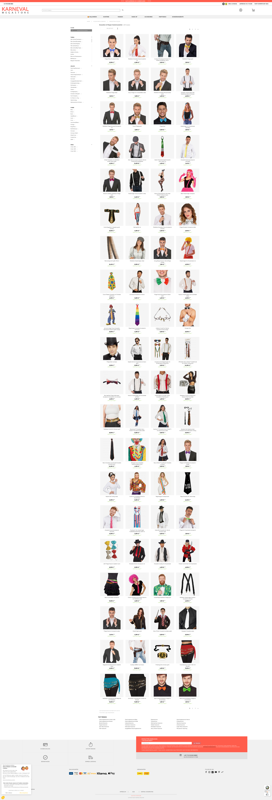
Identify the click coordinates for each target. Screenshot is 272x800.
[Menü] (270, 786)
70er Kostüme (102, 728)
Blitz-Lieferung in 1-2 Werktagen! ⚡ (136, 1)
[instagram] (210, 772)
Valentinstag (74, 100)
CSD (72, 70)
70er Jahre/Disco (75, 45)
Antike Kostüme (181, 725)
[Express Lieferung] (91, 757)
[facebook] (206, 772)
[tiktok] (213, 772)
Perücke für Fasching (182, 728)
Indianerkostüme (129, 723)
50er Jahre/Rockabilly (76, 41)
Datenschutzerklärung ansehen (9, 780)
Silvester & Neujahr (76, 93)
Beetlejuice (74, 58)
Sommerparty (75, 96)
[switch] (267, 794)
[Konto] (241, 10)
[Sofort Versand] (91, 744)
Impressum (123, 791)
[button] (3, 797)
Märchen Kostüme (181, 723)
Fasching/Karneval (76, 68)
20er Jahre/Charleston (77, 39)
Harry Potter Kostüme (156, 728)
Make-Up (134, 17)
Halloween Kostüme (130, 726)
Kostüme (106, 17)
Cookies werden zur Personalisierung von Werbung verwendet (16, 787)
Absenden (198, 743)
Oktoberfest (74, 87)
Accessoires (148, 17)
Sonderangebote (178, 17)
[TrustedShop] (224, 4)
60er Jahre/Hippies (76, 43)
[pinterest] (219, 772)
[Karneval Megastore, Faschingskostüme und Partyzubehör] (21, 10)
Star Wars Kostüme (104, 726)
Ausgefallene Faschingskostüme (133, 728)
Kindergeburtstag (76, 83)
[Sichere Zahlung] (45, 744)
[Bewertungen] (45, 757)
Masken (120, 17)
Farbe (72, 107)
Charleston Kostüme (130, 725)
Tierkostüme (154, 721)
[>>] (198, 29)
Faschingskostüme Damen (106, 721)
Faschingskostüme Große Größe (107, 719)
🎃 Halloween (92, 17)
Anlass (73, 66)
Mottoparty (74, 85)
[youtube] (216, 772)
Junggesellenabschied (77, 81)
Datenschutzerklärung (209, 746)
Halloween (74, 76)
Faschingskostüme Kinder (131, 721)
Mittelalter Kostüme (156, 726)
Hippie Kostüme (103, 725)
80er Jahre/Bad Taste (76, 48)
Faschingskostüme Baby (131, 719)
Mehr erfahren (9, 792)
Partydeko (162, 17)
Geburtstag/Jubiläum (77, 74)
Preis (72, 144)
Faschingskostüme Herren (183, 719)
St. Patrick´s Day (75, 98)
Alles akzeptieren (24, 792)
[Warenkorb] (261, 10)
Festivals (74, 72)
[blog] (222, 772)
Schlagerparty (75, 91)
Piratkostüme (180, 721)
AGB (133, 791)
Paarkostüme (154, 719)
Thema (72, 37)
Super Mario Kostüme (182, 726)
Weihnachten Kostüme (156, 723)
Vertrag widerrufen (147, 791)
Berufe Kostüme (103, 723)
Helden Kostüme (155, 725)
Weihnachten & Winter (77, 102)
